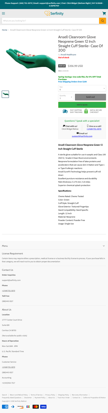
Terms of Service (36, 395)
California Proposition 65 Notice (94, 397)
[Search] (102, 21)
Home (4, 30)
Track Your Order (64, 397)
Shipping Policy (63, 395)
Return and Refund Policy (19, 395)
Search (4, 395)
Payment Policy (40, 397)
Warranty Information (80, 395)
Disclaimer (28, 397)
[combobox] (50, 21)
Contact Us (76, 397)
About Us (51, 397)
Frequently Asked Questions (11, 397)
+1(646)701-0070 (8, 290)
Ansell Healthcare (68, 54)
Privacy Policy (50, 395)
